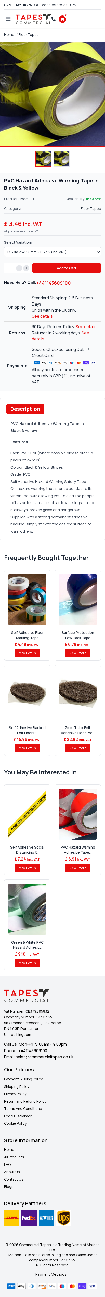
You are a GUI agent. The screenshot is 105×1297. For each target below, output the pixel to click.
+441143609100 (53, 283)
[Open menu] (8, 19)
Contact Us (13, 1179)
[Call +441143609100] (53, 19)
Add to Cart (66, 268)
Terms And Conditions (23, 1108)
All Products (14, 1157)
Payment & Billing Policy (23, 1079)
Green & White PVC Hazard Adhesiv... (27, 945)
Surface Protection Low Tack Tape (78, 635)
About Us (12, 1171)
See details (42, 316)
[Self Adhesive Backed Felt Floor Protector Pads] (27, 694)
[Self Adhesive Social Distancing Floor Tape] (27, 814)
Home (9, 34)
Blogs (9, 1186)
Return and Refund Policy (25, 1101)
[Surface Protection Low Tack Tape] (78, 599)
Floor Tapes (29, 34)
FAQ (7, 1164)
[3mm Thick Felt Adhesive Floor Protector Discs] (78, 694)
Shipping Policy (16, 1086)
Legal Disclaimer (18, 1116)
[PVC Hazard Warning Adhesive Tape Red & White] (78, 814)
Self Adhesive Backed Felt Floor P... (27, 730)
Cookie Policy (15, 1123)
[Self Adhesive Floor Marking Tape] (27, 599)
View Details (27, 653)
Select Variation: (18, 242)
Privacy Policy (15, 1093)
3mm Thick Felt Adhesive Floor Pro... (78, 730)
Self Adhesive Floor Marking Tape (27, 635)
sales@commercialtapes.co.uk (44, 1057)
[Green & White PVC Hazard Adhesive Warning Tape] (27, 909)
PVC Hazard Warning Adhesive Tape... (78, 850)
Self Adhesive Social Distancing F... (27, 850)
